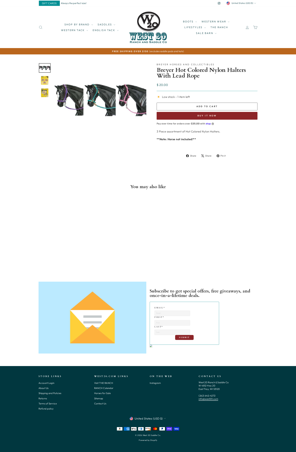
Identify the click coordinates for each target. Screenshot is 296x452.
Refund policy (46, 408)
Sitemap (98, 398)
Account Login (46, 383)
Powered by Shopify (148, 440)
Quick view (64, 245)
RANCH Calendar (103, 388)
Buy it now (207, 115)
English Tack (104, 30)
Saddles (105, 24)
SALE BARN (205, 33)
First (159, 317)
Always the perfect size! (74, 3)
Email (159, 308)
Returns (43, 398)
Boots (189, 21)
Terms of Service (48, 403)
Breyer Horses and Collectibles (186, 64)
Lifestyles (194, 27)
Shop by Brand (77, 24)
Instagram (155, 383)
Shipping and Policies (50, 393)
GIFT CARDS (49, 3)
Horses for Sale (102, 393)
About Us (44, 388)
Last (158, 327)
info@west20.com (208, 398)
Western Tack (73, 30)
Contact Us (100, 403)
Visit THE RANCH (103, 383)
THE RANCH (219, 27)
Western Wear (214, 21)
